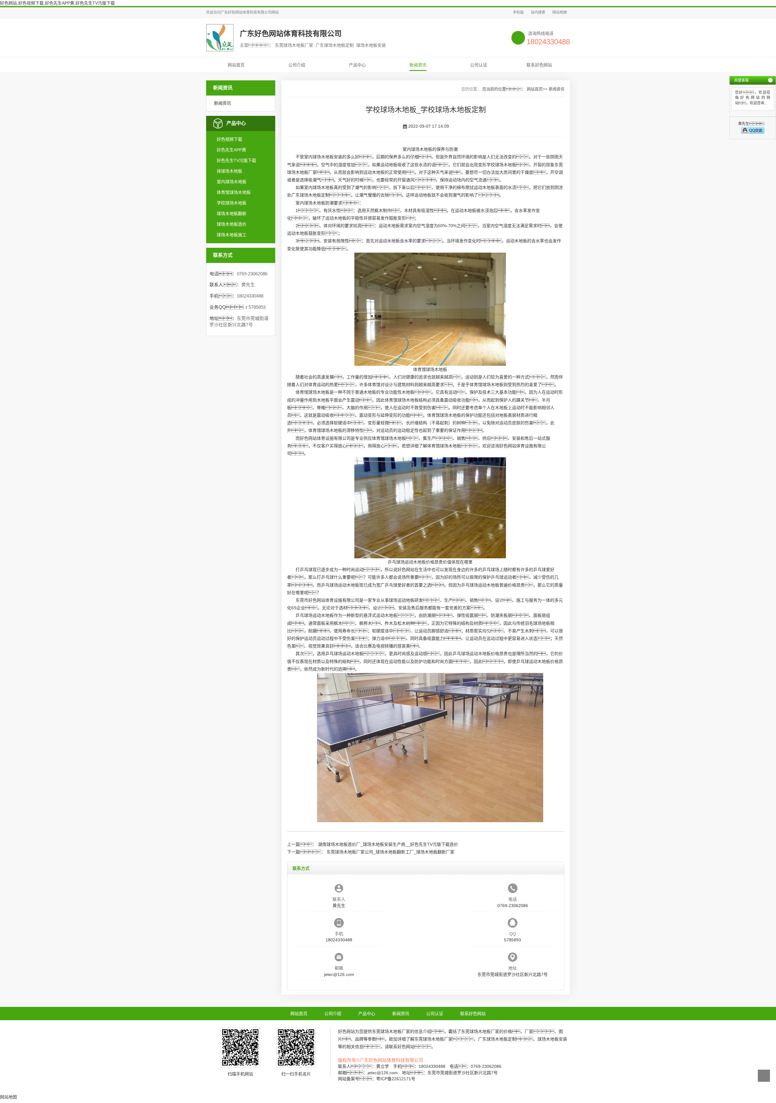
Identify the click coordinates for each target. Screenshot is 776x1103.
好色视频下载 (229, 139)
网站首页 (236, 64)
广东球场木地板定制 (310, 195)
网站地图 (559, 12)
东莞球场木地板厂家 (391, 1031)
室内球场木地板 (231, 181)
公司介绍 (296, 64)
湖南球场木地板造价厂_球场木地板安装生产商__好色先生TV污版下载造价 (388, 844)
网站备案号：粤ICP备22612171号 (376, 1078)
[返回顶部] (764, 1076)
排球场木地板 (229, 171)
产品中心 (357, 64)
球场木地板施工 (231, 234)
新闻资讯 (418, 64)
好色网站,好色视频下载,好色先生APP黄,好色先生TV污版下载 (57, 3)
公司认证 (478, 64)
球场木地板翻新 (231, 213)
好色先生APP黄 (231, 149)
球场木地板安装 (327, 156)
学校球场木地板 (231, 202)
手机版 (518, 12)
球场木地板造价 (231, 224)
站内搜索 (538, 12)
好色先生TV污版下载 (236, 160)
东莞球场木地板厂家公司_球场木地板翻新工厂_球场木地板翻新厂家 (390, 851)
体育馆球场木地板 (234, 192)
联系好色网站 (539, 64)
